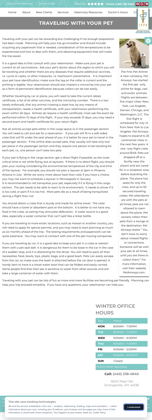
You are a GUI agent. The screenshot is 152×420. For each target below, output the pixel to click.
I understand (133, 407)
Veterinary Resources (88, 12)
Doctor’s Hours (118, 12)
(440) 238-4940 (124, 4)
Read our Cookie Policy (94, 412)
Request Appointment (20, 3)
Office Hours (47, 3)
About (26, 12)
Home (12, 12)
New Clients (44, 12)
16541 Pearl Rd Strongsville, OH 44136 (121, 383)
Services (63, 12)
